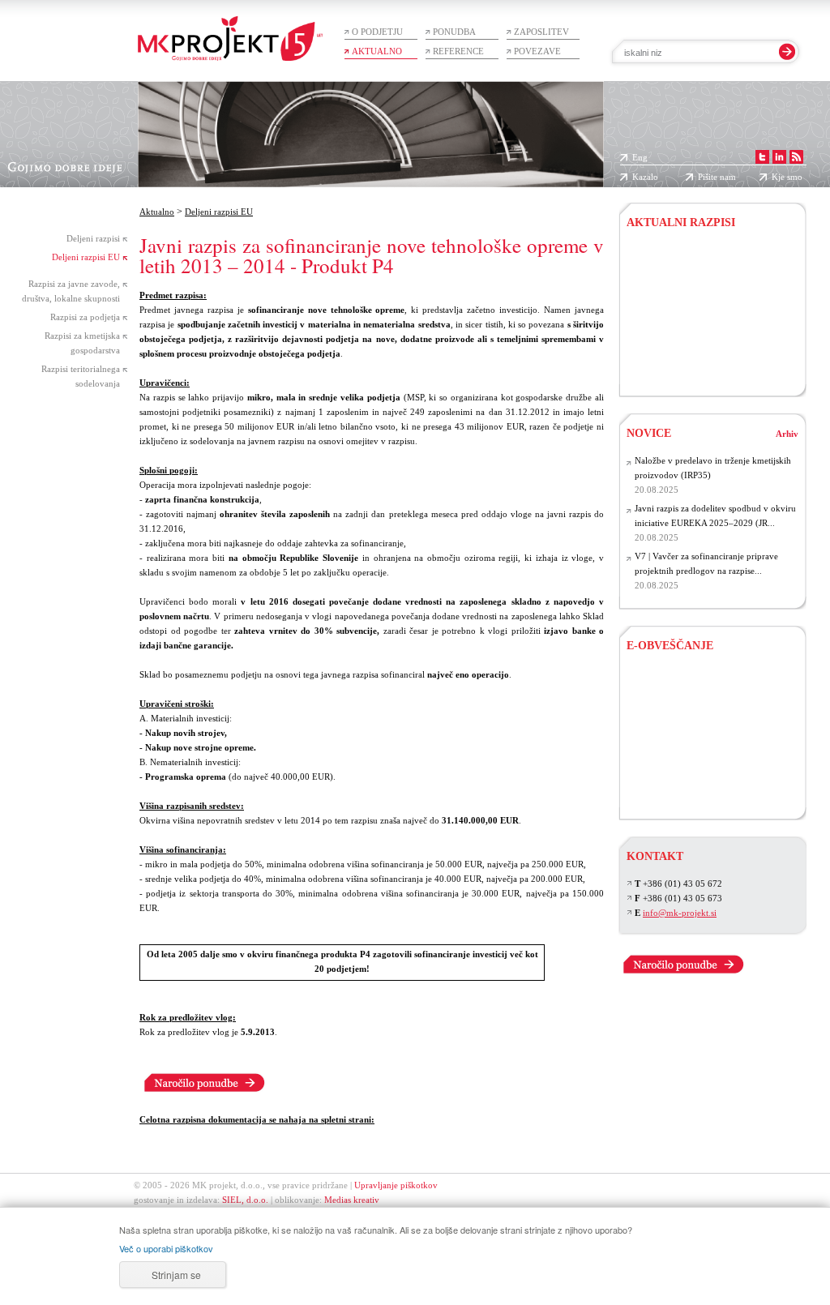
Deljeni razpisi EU (86, 257)
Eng (640, 157)
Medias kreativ (351, 1199)
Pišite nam (717, 177)
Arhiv (787, 434)
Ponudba (454, 31)
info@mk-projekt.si (680, 913)
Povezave (537, 51)
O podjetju (377, 31)
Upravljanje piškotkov (396, 1185)
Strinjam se (176, 1274)
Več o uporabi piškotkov (166, 1248)
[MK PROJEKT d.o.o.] (780, 157)
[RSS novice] (797, 157)
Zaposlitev (541, 31)
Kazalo (645, 177)
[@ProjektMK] (763, 157)
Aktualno (377, 51)
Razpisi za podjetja (85, 317)
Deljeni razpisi (93, 238)
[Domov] (230, 30)
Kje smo (787, 177)
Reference (458, 51)
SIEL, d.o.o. (245, 1199)
